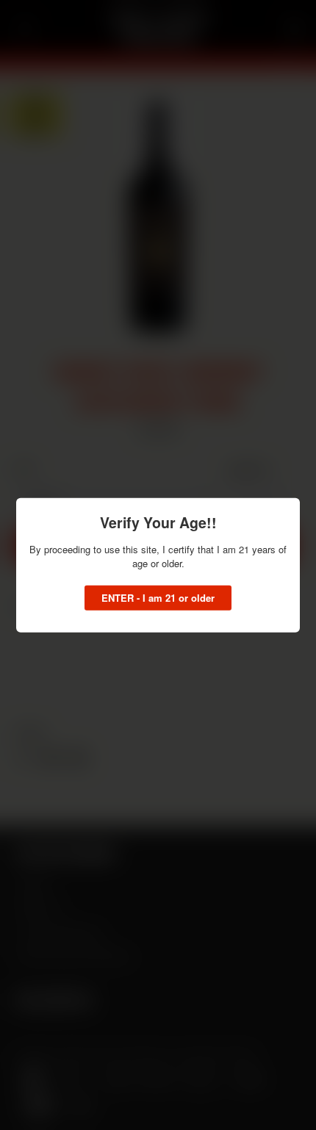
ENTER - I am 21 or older (158, 597)
